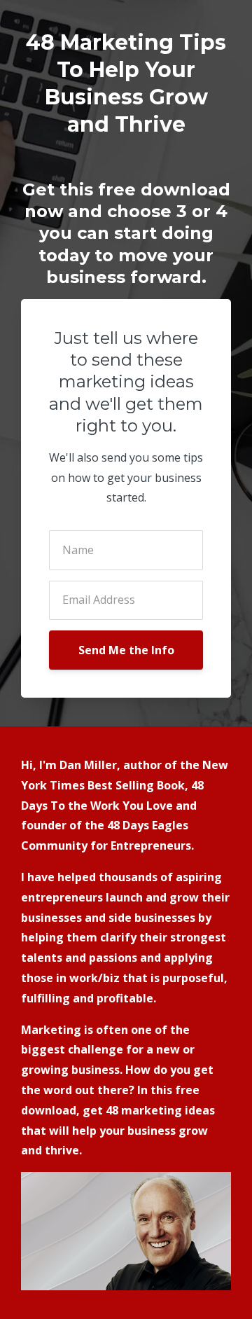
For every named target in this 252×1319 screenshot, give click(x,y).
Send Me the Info (126, 650)
